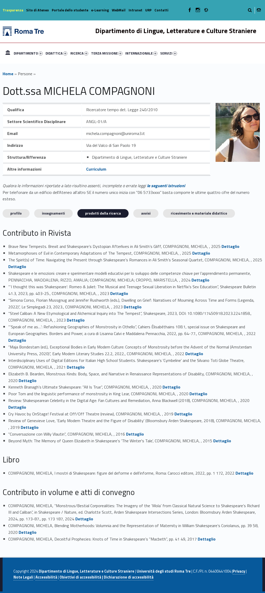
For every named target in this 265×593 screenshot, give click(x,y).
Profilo (16, 213)
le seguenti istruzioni (166, 186)
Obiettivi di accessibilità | (81, 577)
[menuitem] (8, 53)
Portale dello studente (70, 10)
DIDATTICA (54, 53)
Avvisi (146, 213)
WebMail (119, 10)
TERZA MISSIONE (104, 53)
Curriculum (96, 169)
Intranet (135, 10)
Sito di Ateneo (37, 10)
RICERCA (77, 53)
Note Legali (23, 577)
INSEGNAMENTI (53, 213)
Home (8, 53)
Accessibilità (46, 577)
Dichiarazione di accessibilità (128, 577)
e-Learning (100, 10)
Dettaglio (230, 246)
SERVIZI (166, 53)
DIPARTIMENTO (26, 53)
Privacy (239, 571)
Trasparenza (13, 10)
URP (148, 10)
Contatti (161, 10)
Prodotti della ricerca (103, 213)
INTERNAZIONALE (139, 53)
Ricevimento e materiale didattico (199, 213)
